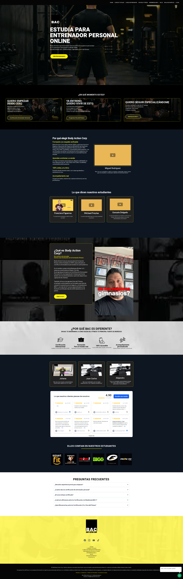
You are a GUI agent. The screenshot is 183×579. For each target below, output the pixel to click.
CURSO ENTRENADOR (131, 2)
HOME (111, 2)
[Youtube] (94, 540)
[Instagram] (89, 540)
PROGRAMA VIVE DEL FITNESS (91, 551)
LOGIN (177, 2)
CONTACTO (91, 557)
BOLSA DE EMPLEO (169, 2)
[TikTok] (98, 540)
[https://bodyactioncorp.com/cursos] (91, 526)
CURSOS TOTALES (119, 2)
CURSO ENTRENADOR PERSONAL (91, 549)
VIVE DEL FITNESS (143, 2)
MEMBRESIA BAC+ (153, 2)
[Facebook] (85, 540)
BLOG (161, 2)
